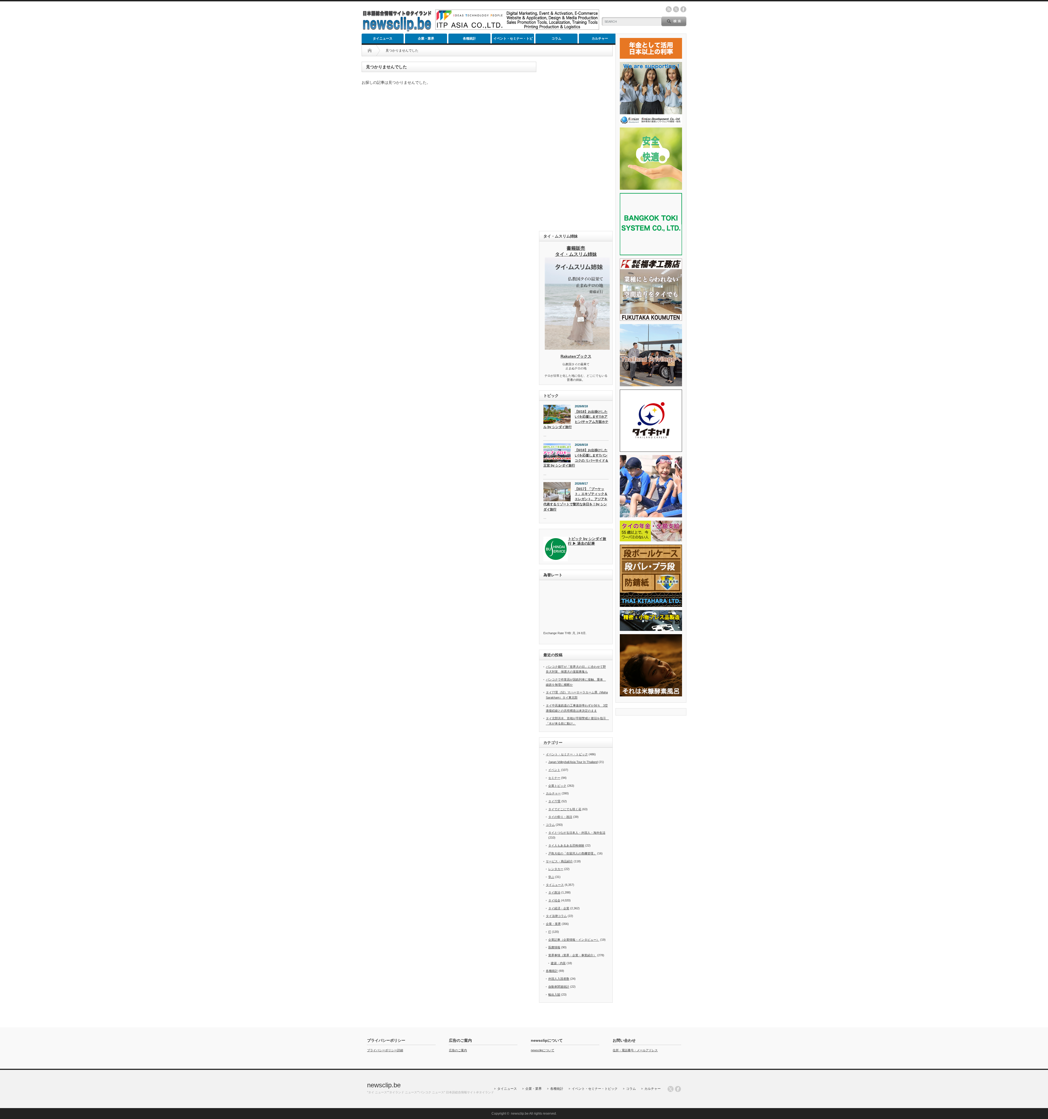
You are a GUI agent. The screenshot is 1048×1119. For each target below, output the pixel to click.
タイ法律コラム (556, 916)
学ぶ (551, 876)
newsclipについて (542, 1050)
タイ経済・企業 (558, 908)
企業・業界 (426, 38)
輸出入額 (554, 994)
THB (568, 633)
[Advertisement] (576, 143)
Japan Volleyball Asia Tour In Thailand (573, 762)
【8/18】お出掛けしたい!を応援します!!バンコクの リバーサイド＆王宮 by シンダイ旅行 (575, 457)
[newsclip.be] (397, 30)
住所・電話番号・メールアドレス (635, 1050)
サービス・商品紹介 (559, 861)
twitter (676, 9)
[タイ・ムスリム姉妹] (577, 348)
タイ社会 (554, 900)
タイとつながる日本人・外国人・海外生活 (576, 832)
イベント (554, 769)
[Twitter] (671, 1089)
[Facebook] (678, 1089)
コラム (556, 38)
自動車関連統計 (558, 986)
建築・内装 (558, 963)
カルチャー (600, 38)
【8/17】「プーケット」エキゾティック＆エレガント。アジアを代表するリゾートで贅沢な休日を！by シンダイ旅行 (575, 499)
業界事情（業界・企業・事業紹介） (572, 955)
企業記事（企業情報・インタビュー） (573, 939)
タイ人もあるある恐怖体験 (566, 845)
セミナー (554, 777)
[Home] (369, 50)
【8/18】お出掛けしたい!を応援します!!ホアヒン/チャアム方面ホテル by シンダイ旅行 (575, 419)
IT (549, 931)
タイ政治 (554, 892)
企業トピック (557, 785)
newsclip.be (384, 1085)
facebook (683, 9)
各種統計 (469, 38)
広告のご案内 (458, 1050)
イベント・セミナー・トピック (513, 40)
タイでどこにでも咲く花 (564, 809)
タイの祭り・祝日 (560, 816)
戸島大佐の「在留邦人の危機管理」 (572, 853)
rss (669, 9)
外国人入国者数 (558, 978)
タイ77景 (554, 801)
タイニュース (382, 38)
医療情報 (554, 947)
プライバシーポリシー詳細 (385, 1050)
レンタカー (555, 869)
